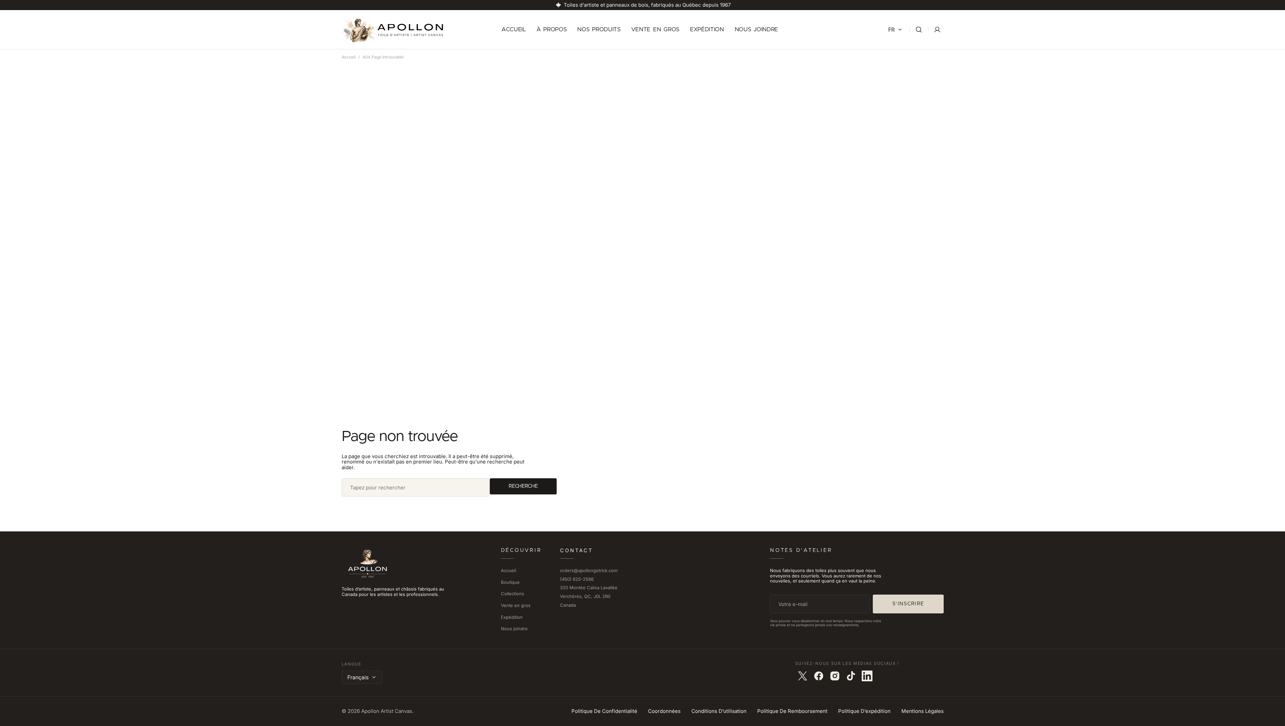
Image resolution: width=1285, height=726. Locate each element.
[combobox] (416, 487)
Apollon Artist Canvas (386, 711)
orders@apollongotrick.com (588, 570)
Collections (512, 593)
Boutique (510, 582)
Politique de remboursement (792, 711)
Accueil (349, 57)
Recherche (523, 486)
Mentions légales (922, 711)
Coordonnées (664, 711)
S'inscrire (908, 603)
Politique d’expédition (864, 711)
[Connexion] (937, 29)
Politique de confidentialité (604, 711)
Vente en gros (515, 605)
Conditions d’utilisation (718, 711)
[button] (918, 29)
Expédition (512, 617)
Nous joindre (514, 628)
